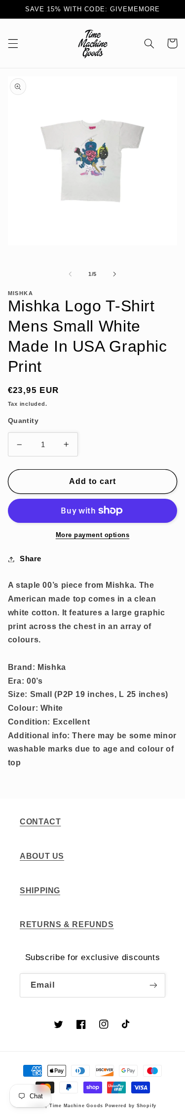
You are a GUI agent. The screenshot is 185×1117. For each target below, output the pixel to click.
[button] (12, 43)
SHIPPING (40, 890)
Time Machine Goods (76, 1105)
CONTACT (40, 821)
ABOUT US (42, 856)
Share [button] (30, 559)
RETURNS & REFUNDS (67, 924)
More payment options (93, 535)
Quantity (23, 420)
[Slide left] (70, 274)
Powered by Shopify (130, 1105)
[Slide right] (115, 274)
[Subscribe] (153, 985)
